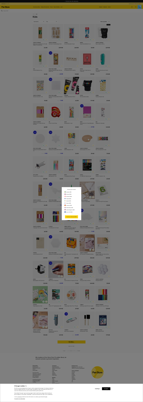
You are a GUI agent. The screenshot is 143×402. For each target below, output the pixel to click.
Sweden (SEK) (68, 192)
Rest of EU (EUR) (69, 212)
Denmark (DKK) (69, 196)
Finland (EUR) (68, 198)
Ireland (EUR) (68, 200)
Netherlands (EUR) (69, 207)
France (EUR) (68, 203)
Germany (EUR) (69, 205)
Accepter (106, 388)
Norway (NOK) (68, 194)
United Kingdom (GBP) (70, 209)
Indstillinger (97, 388)
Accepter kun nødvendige (19, 398)
